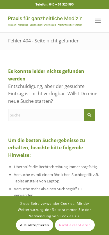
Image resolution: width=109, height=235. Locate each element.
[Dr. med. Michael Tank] (45, 20)
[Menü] (98, 21)
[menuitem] (98, 21)
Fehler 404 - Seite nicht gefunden (44, 40)
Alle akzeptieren (34, 225)
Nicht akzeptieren (74, 225)
